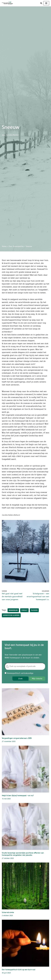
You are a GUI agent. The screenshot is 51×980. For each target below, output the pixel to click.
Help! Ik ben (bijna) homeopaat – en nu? (18, 795)
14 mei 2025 (6, 799)
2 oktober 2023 (7, 915)
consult (24, 610)
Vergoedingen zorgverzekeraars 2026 (17, 738)
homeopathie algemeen (11, 615)
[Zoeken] (41, 3)
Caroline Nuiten (12, 135)
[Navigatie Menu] (46, 3)
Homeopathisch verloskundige (19, 673)
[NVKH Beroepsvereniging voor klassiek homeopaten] (8, 3)
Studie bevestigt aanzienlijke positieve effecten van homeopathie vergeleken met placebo (23, 854)
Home (4, 246)
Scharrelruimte (8, 912)
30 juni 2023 (6, 973)
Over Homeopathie (16, 246)
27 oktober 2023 (8, 858)
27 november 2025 (8, 741)
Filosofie (34, 610)
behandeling (13, 610)
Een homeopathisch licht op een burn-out (18, 969)
